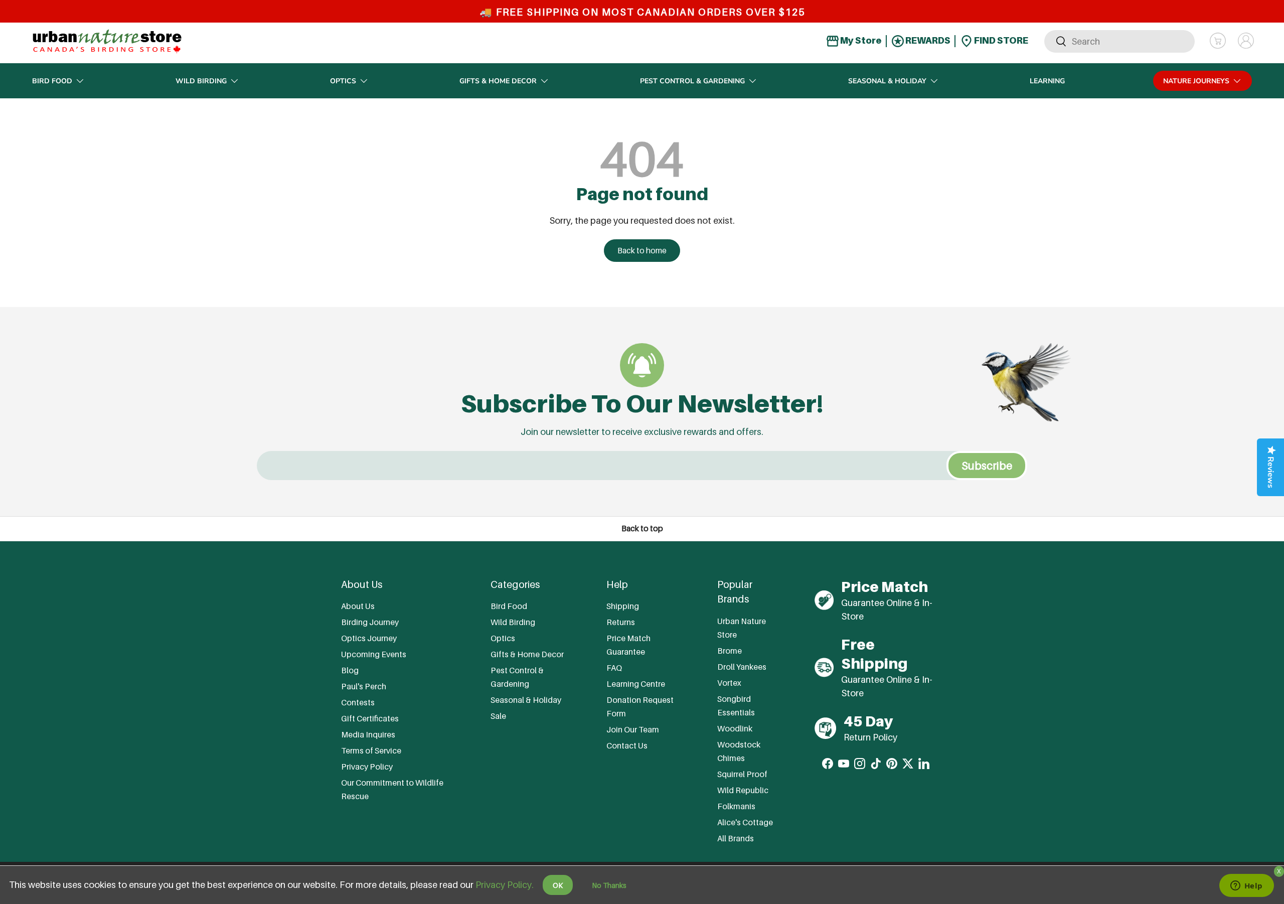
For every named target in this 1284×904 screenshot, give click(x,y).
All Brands (735, 838)
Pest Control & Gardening (692, 81)
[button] (1218, 41)
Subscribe (986, 465)
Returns (620, 622)
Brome (729, 651)
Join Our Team (632, 729)
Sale (498, 716)
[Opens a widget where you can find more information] (1246, 886)
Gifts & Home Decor (498, 81)
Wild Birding (201, 81)
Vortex (729, 683)
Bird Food (52, 81)
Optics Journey (369, 638)
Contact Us (627, 745)
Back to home (642, 250)
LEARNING (1047, 81)
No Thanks (609, 885)
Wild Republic (742, 790)
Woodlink (734, 728)
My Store (860, 40)
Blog (350, 670)
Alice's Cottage (745, 822)
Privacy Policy (367, 767)
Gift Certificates (370, 718)
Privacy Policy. (504, 884)
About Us (358, 606)
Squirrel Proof (742, 774)
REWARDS (927, 40)
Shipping (622, 606)
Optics (343, 81)
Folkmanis (736, 806)
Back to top (642, 528)
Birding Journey (370, 622)
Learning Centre (635, 684)
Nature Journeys (1196, 81)
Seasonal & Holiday (887, 81)
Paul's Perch (363, 686)
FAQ (614, 668)
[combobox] (1119, 41)
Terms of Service (371, 750)
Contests (358, 702)
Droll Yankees (741, 667)
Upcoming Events (373, 654)
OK (558, 885)
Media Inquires (368, 734)
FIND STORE (1000, 40)
